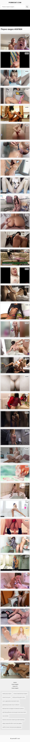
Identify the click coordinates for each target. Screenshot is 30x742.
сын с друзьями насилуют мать (10, 701)
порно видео (15, 684)
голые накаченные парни (20, 694)
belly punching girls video (18, 697)
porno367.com (15, 2)
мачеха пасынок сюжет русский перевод (13, 720)
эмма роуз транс (6, 694)
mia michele (5, 716)
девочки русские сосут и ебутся (10, 705)
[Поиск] (27, 6)
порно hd (15, 686)
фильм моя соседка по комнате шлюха (13, 708)
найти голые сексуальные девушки (11, 727)
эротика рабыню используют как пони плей (14, 712)
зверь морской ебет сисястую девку (12, 723)
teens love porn (6, 697)
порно (15, 682)
